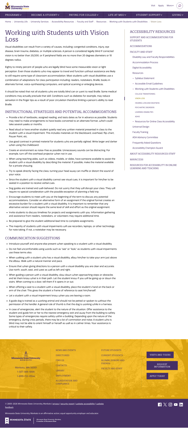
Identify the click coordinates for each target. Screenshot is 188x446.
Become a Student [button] (44, 14)
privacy (56, 404)
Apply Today (157, 376)
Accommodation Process (145, 62)
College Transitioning (145, 94)
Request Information (162, 365)
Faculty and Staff (85, 21)
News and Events (66, 350)
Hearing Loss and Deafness (147, 103)
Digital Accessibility (142, 67)
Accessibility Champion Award (147, 148)
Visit (153, 5)
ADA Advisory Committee (145, 137)
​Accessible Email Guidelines (149, 83)
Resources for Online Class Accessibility (155, 121)
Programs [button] (12, 14)
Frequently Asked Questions (146, 142)
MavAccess (136, 159)
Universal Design (140, 126)
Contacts (61, 365)
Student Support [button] (148, 14)
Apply (161, 5)
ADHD (137, 117)
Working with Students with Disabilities (128, 21)
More (169, 5)
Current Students (112, 355)
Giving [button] (176, 14)
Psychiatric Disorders (144, 107)
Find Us (60, 360)
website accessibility (85, 404)
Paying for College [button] (82, 14)
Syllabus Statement (144, 78)
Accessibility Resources (63, 21)
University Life (21, 21)
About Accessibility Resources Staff (152, 153)
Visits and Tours (160, 355)
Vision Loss (140, 98)
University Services (40, 21)
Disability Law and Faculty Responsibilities (153, 57)
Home (8, 21)
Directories (62, 355)
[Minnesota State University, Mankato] (26, 355)
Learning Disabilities (144, 112)
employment (63, 375)
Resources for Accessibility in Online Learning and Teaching (153, 167)
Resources (101, 21)
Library (60, 370)
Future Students (111, 350)
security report (67, 404)
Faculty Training (140, 132)
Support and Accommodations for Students (151, 39)
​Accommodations (141, 46)
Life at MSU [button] (116, 14)
